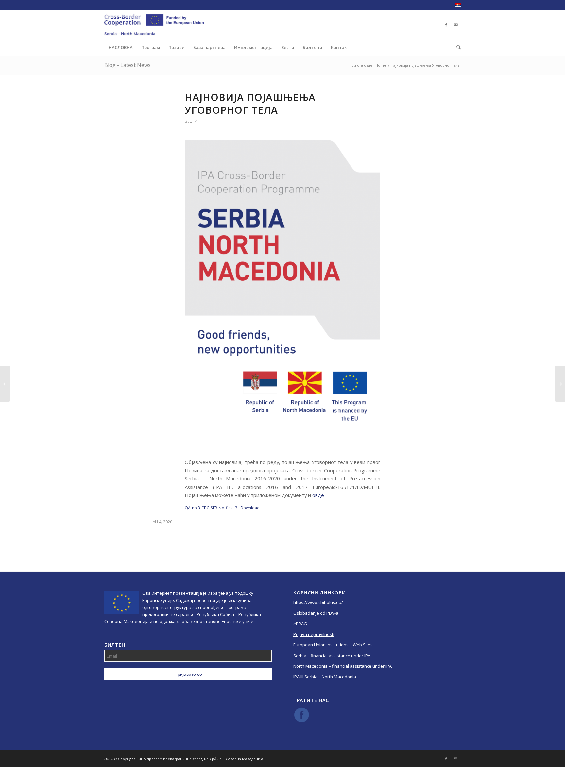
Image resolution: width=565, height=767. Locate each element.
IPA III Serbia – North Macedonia (324, 677)
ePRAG (300, 623)
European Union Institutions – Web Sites (333, 645)
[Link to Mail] (456, 24)
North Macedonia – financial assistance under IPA (342, 666)
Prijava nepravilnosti (313, 634)
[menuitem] (456, 5)
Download (250, 507)
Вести (191, 121)
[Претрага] (456, 47)
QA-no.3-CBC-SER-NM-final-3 (211, 507)
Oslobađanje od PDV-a (315, 613)
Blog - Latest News (127, 65)
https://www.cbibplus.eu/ (318, 602)
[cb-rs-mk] (154, 24)
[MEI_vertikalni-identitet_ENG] (282, 295)
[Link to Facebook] (446, 24)
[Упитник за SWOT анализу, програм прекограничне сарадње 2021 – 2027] (560, 384)
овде (318, 495)
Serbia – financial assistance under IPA (331, 656)
